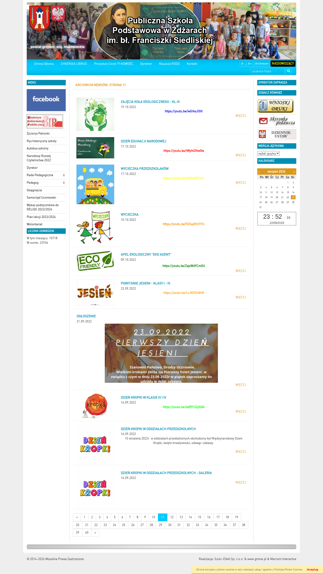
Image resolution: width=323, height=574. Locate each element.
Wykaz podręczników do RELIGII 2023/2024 (43, 207)
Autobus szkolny (37, 148)
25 (123, 525)
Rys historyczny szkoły (42, 141)
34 (206, 525)
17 (218, 517)
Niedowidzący (283, 63)
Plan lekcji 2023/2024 (41, 217)
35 (216, 525)
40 (86, 532)
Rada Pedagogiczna (40, 175)
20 (77, 525)
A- (242, 63)
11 (162, 517)
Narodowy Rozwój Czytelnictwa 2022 (39, 158)
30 (169, 525)
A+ (250, 63)
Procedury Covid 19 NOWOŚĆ (113, 63)
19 (236, 517)
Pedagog (33, 182)
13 (181, 517)
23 (105, 525)
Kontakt (192, 63)
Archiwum (261, 63)
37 (234, 525)
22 (96, 525)
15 (199, 517)
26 (133, 525)
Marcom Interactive (283, 559)
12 (172, 517)
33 (197, 525)
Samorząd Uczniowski (41, 197)
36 (225, 525)
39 (77, 532)
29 (160, 525)
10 (153, 517)
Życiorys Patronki (38, 133)
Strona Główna (44, 63)
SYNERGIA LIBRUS (74, 63)
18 (227, 517)
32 (188, 525)
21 (86, 525)
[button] (64, 175)
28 (151, 525)
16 (208, 517)
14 (190, 517)
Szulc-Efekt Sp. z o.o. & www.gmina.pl (240, 559)
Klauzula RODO (169, 63)
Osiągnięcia (34, 190)
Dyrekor (32, 168)
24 (114, 525)
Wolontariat (34, 224)
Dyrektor (146, 63)
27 (142, 525)
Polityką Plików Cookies (288, 569)
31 (179, 525)
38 (243, 525)
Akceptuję (312, 569)
